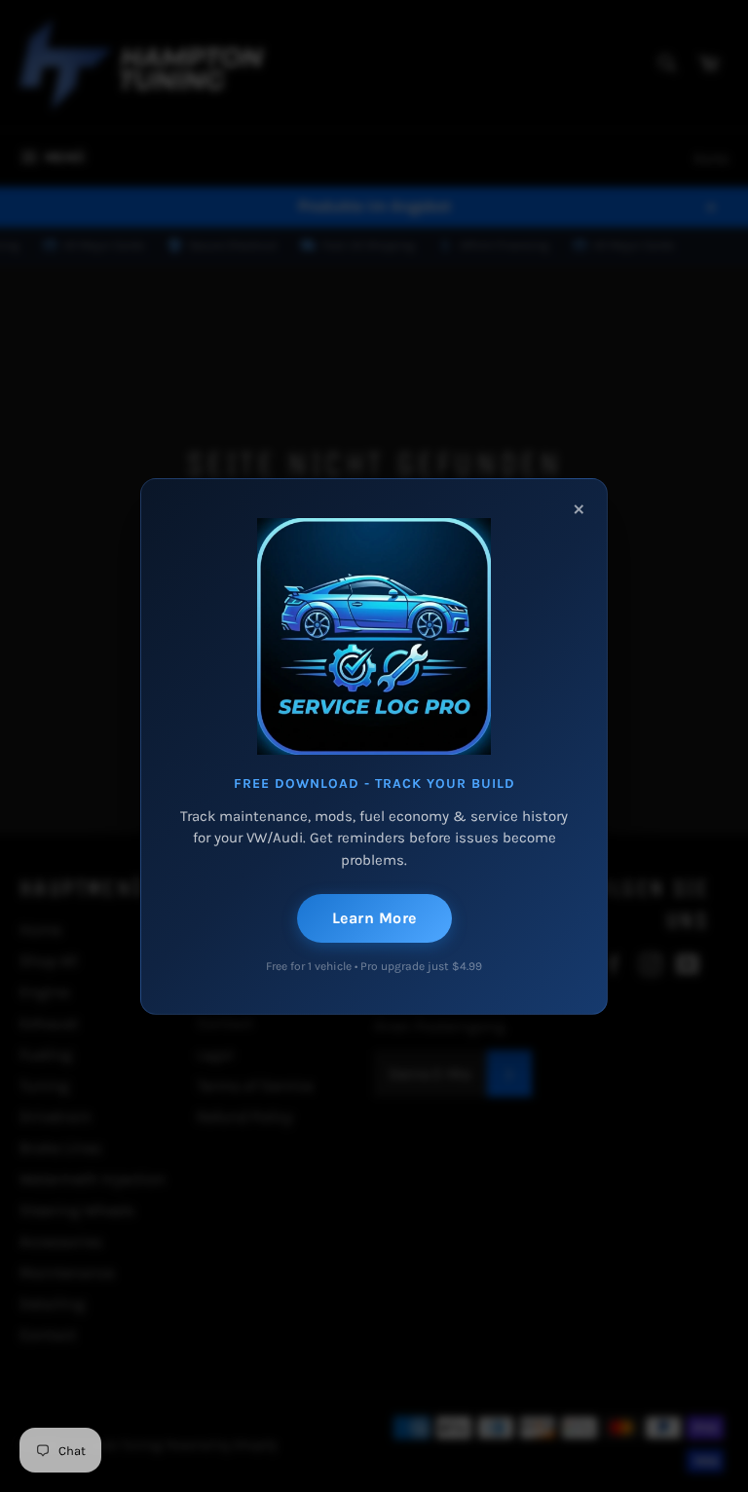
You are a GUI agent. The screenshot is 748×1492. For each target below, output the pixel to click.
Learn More (374, 918)
